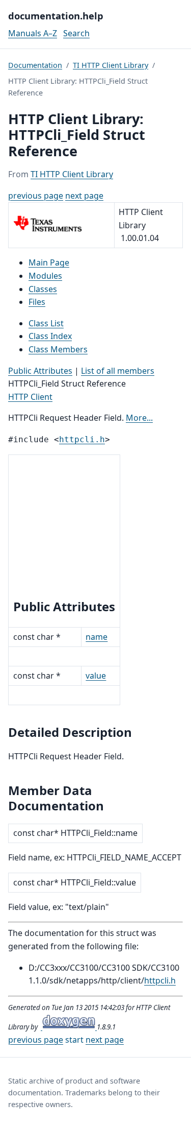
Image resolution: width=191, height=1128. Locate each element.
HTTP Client (30, 396)
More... (139, 417)
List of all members (117, 370)
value (96, 675)
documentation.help (55, 15)
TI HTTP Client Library (110, 65)
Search (76, 33)
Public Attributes (40, 370)
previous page (35, 195)
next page (84, 195)
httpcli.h (82, 439)
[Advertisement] (64, 528)
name (96, 636)
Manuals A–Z (32, 33)
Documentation (35, 65)
